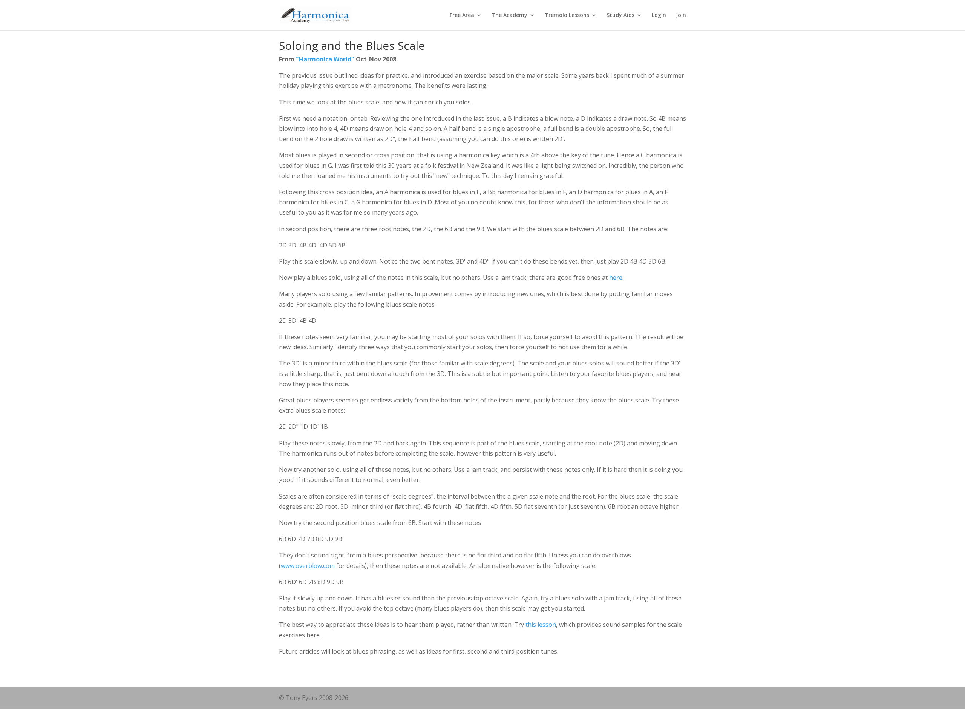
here (615, 277)
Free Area (462, 15)
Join (681, 15)
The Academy (509, 15)
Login (659, 15)
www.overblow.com (308, 566)
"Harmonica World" (325, 59)
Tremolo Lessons (567, 15)
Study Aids (620, 15)
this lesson (540, 624)
